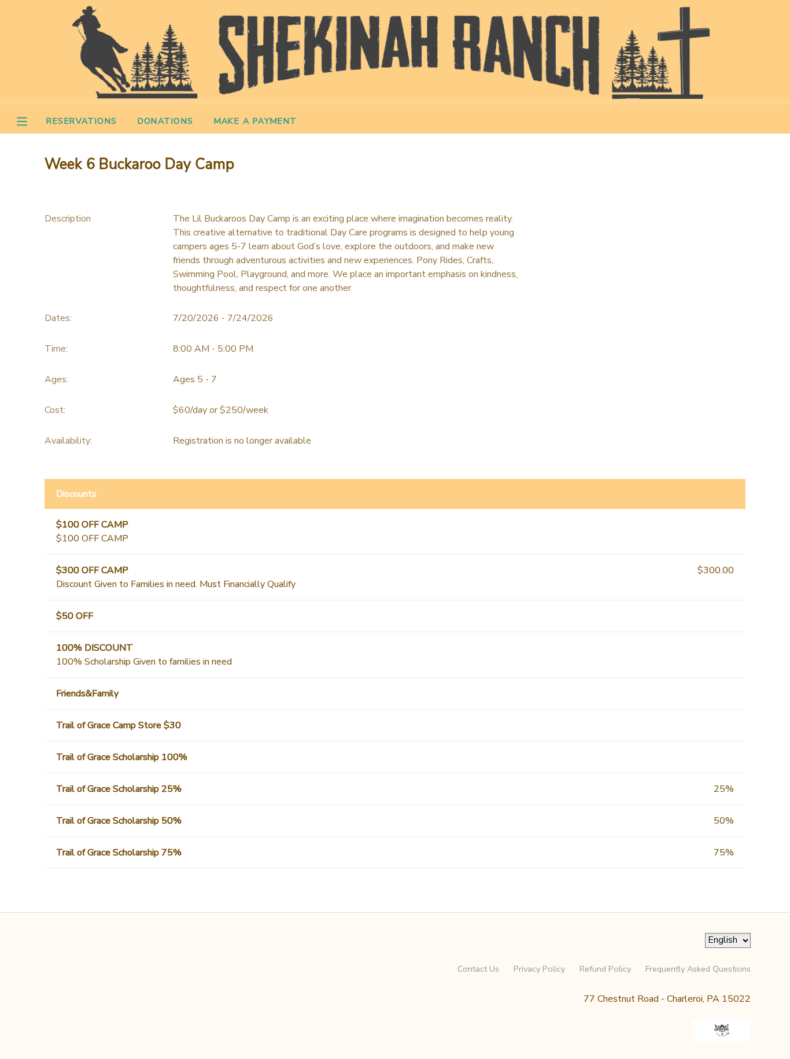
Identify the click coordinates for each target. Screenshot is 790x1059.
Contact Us (478, 969)
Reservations (81, 121)
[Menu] (31, 120)
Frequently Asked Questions (698, 969)
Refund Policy (605, 969)
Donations (166, 121)
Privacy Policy (539, 969)
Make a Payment (255, 121)
